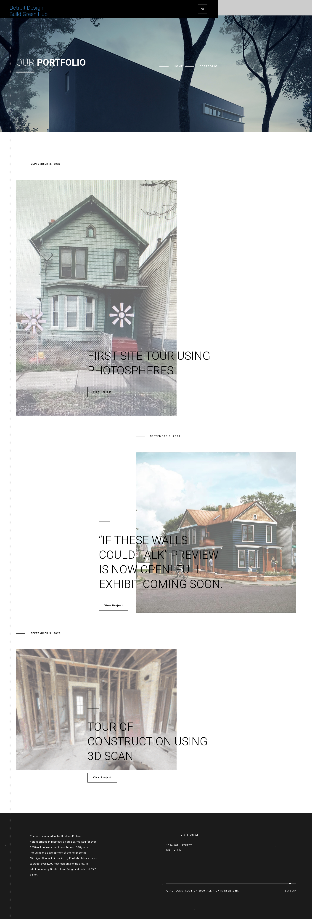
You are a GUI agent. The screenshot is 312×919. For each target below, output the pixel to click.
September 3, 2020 (46, 163)
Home (178, 66)
